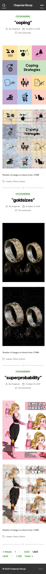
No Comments (25, 33)
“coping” (23, 22)
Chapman (16, 29)
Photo (15, 181)
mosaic (9, 181)
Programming (23, 16)
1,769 (19, 556)
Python (22, 181)
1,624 (27, 551)
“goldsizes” (23, 200)
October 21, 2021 (33, 29)
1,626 (5, 556)
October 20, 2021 (33, 384)
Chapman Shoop (23, 5)
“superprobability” (23, 377)
